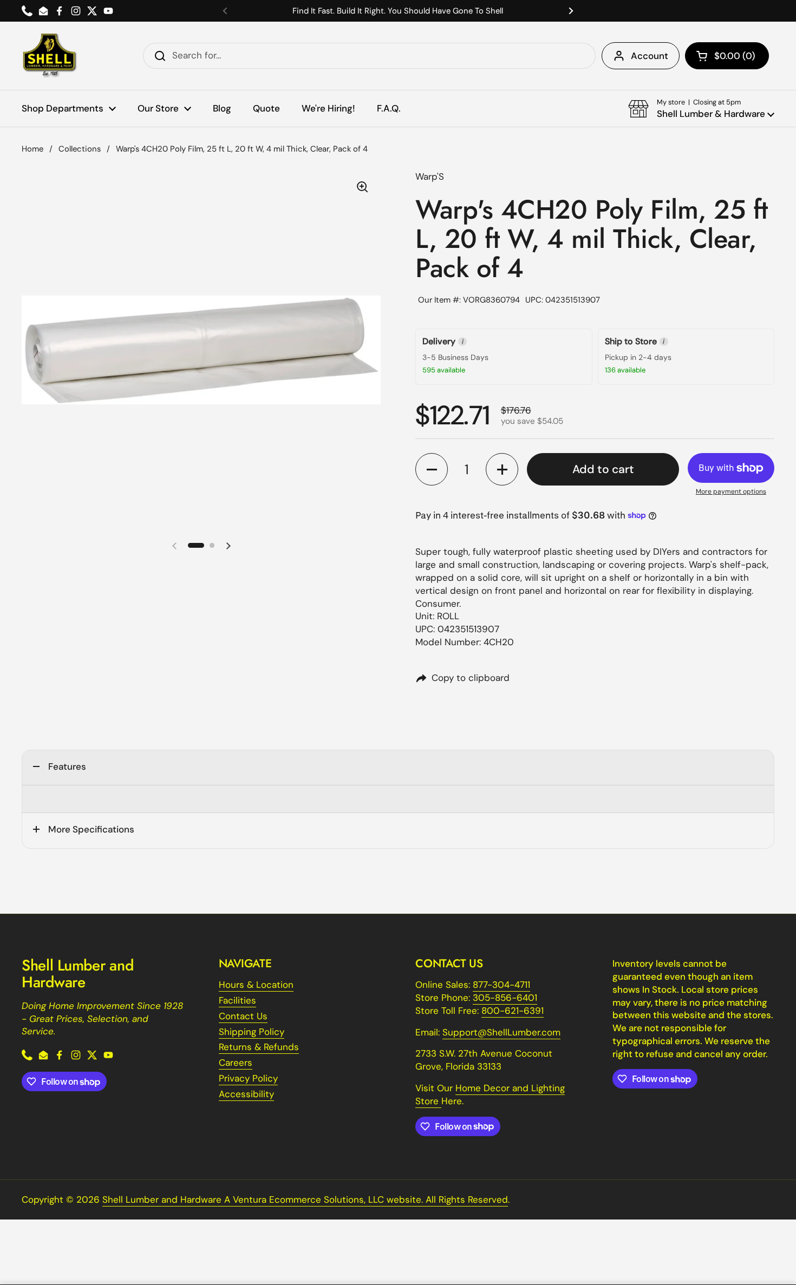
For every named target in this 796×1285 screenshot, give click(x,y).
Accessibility (246, 1094)
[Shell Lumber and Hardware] (49, 55)
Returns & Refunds (259, 1047)
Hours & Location (256, 985)
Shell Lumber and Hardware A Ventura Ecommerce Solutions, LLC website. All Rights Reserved (305, 1199)
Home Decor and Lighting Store (490, 1094)
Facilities (237, 1000)
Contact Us (243, 1016)
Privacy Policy (248, 1078)
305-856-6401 (505, 998)
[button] (727, 55)
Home (32, 148)
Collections (79, 148)
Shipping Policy (251, 1032)
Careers (235, 1062)
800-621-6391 (512, 1011)
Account (649, 56)
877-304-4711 (501, 985)
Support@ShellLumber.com (501, 1032)
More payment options (731, 491)
